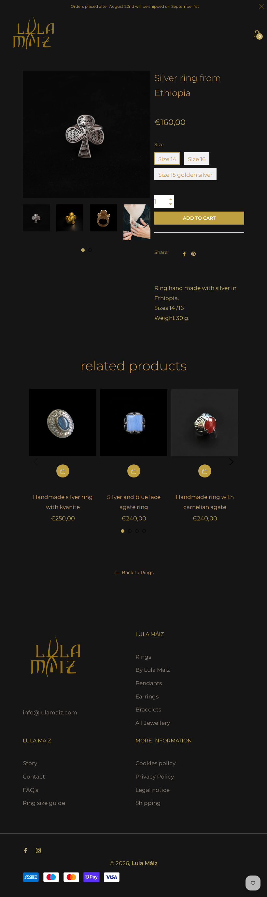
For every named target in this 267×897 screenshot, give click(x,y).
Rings (143, 657)
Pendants (148, 683)
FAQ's (30, 790)
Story (30, 763)
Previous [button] (35, 461)
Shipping (148, 803)
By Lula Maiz (152, 670)
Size (158, 144)
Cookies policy (155, 763)
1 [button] (83, 250)
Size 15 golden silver (185, 175)
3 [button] (137, 531)
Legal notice (152, 790)
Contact (34, 776)
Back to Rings (137, 572)
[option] (62, 461)
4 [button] (144, 531)
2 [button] (90, 250)
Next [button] (145, 224)
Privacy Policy (154, 776)
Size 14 (167, 159)
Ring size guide (44, 803)
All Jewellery (152, 723)
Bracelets (148, 709)
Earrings (147, 696)
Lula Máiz (145, 863)
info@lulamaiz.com (50, 712)
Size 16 (196, 159)
